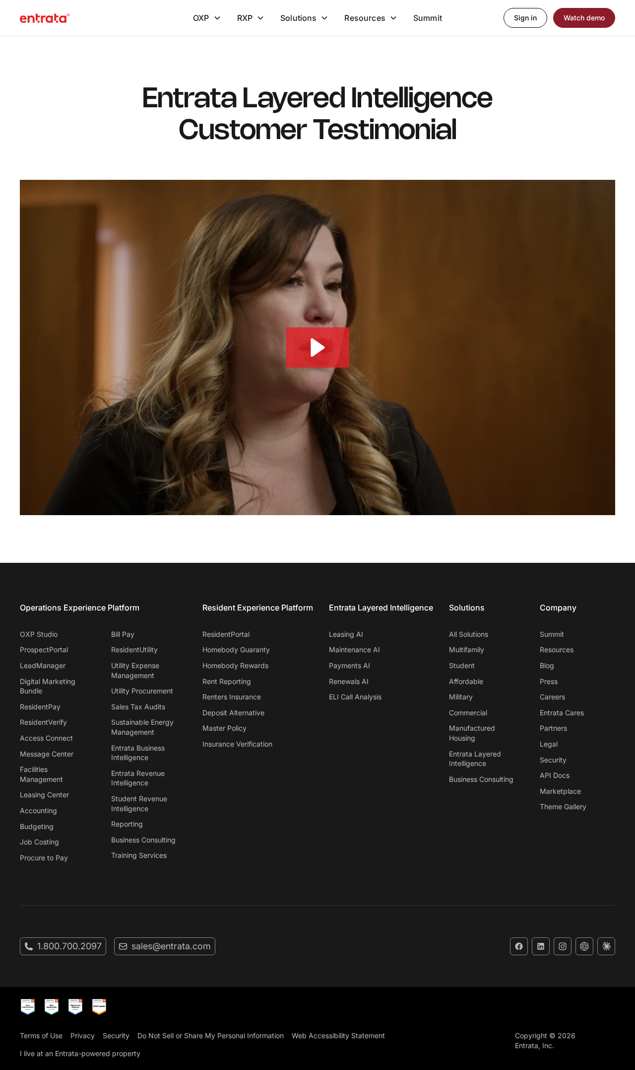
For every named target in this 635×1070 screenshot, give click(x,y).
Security (553, 760)
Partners (553, 728)
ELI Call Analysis (355, 696)
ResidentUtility (134, 649)
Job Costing (39, 842)
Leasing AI (346, 634)
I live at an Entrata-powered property (80, 1053)
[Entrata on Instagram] (563, 946)
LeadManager (42, 665)
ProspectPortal (44, 649)
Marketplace (560, 791)
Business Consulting (143, 840)
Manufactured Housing (472, 733)
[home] (44, 18)
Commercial (468, 712)
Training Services (139, 855)
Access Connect (46, 738)
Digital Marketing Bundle (47, 686)
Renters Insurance (231, 696)
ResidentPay (40, 706)
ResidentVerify (43, 722)
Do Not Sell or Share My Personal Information (210, 1035)
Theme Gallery (563, 806)
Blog (547, 665)
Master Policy (224, 728)
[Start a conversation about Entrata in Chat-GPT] (584, 946)
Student (462, 665)
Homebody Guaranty (236, 649)
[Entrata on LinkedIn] (541, 946)
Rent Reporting (226, 681)
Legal (549, 744)
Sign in (525, 17)
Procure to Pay (44, 857)
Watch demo (584, 17)
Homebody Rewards (235, 665)
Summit (427, 18)
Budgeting (37, 826)
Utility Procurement (142, 691)
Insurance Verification (237, 744)
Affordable (466, 681)
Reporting (127, 824)
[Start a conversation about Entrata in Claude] (606, 946)
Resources (556, 649)
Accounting (38, 810)
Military (461, 696)
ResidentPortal (226, 634)
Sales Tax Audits (138, 706)
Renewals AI (349, 681)
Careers (552, 696)
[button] (207, 18)
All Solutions (468, 634)
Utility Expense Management (135, 670)
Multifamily (466, 649)
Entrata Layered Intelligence (475, 759)
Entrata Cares (562, 712)
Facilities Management (41, 774)
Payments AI (349, 665)
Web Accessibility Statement (338, 1035)
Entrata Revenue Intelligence (138, 778)
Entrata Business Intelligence (138, 753)
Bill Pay (122, 634)
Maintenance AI (354, 649)
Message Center (46, 754)
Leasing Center (44, 794)
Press (549, 681)
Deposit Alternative (233, 712)
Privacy (82, 1035)
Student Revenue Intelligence (139, 803)
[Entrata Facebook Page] (519, 946)
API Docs (555, 775)
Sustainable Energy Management (142, 727)
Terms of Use (41, 1035)
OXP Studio (39, 634)
